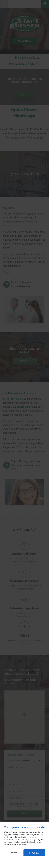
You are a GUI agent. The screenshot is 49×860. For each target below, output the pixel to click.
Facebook (23, 844)
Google (15, 844)
